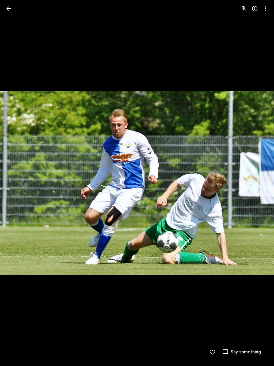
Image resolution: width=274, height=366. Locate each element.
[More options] (265, 8)
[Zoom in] (244, 8)
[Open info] (254, 8)
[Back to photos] (8, 8)
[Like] (212, 352)
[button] (14, 183)
